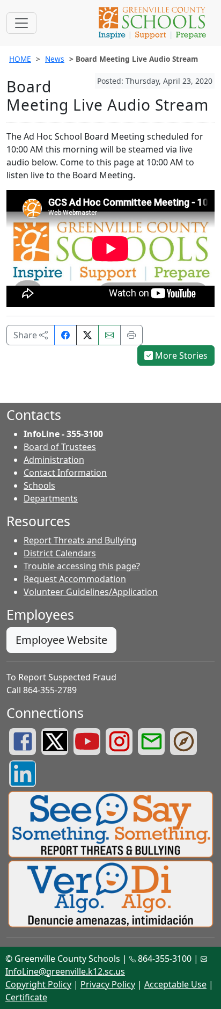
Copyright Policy (38, 984)
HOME (20, 59)
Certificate (26, 997)
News (54, 59)
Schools (39, 485)
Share (26, 335)
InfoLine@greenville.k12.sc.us (65, 971)
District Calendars (60, 553)
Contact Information (65, 472)
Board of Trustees (60, 447)
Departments (51, 498)
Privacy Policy (107, 984)
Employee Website (61, 640)
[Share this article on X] (87, 335)
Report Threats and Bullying (80, 540)
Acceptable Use (175, 984)
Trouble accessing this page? (82, 566)
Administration (54, 460)
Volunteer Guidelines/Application (91, 592)
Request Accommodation (75, 579)
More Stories (180, 355)
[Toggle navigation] (21, 23)
